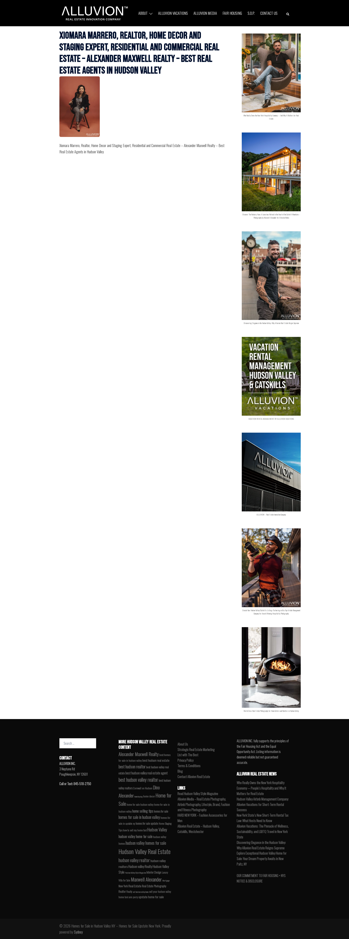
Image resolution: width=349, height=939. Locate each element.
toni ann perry (131, 897)
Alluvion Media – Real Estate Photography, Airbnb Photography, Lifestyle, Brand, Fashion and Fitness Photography (204, 804)
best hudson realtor (132, 766)
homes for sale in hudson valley (139, 817)
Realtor (122, 891)
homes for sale (161, 811)
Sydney (78, 932)
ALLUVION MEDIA (205, 13)
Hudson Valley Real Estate (144, 851)
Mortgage (165, 880)
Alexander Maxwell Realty (139, 754)
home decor (149, 796)
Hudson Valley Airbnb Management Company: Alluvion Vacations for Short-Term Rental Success (263, 804)
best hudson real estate (155, 760)
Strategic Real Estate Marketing (196, 749)
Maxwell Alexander (146, 879)
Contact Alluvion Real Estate (194, 776)
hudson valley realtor (134, 860)
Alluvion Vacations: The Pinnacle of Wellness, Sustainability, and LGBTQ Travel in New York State (263, 831)
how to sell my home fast (135, 830)
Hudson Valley (157, 829)
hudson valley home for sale (135, 836)
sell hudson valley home (140, 891)
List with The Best (188, 754)
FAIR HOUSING (232, 13)
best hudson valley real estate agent (146, 772)
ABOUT (143, 13)
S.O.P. (251, 13)
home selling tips (142, 811)
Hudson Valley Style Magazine (135, 872)
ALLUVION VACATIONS (173, 13)
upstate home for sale (151, 896)
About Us (183, 744)
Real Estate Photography (154, 886)
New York (123, 886)
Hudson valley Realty (140, 866)
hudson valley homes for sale (146, 843)
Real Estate (134, 885)
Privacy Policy (185, 760)
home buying (139, 796)
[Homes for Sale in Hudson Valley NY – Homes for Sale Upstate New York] (93, 12)
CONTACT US (269, 13)
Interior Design (153, 872)
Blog (180, 771)
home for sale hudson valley (140, 805)
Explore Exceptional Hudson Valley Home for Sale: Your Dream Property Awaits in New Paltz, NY (262, 858)
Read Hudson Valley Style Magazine (198, 793)
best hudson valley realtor (138, 779)
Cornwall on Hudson (142, 788)
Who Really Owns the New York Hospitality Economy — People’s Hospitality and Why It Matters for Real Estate (261, 788)
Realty (129, 892)
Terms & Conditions (189, 765)
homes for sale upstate (147, 823)
